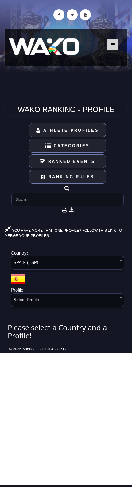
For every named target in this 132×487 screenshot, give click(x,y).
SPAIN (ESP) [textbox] (26, 262)
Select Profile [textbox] (26, 299)
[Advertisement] (66, 419)
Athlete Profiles (70, 130)
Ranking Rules (70, 177)
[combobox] (67, 264)
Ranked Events (70, 161)
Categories (71, 145)
